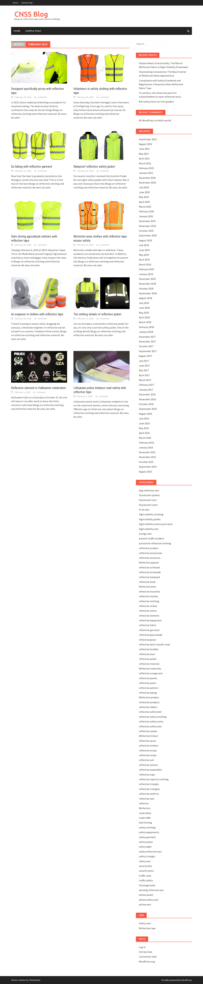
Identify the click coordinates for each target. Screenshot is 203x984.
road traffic (145, 817)
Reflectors (145, 808)
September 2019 (148, 235)
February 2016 (146, 442)
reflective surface (148, 764)
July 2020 (144, 187)
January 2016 (146, 447)
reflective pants (147, 683)
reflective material (149, 663)
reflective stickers (148, 745)
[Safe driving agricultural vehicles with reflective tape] (39, 215)
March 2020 (145, 206)
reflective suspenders (150, 769)
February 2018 (146, 327)
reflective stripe (147, 755)
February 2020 (146, 211)
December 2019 (147, 221)
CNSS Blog (31, 14)
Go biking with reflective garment (31, 166)
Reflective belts (147, 586)
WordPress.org (147, 961)
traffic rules (145, 875)
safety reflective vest (150, 851)
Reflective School (148, 735)
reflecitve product (148, 548)
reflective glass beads (150, 634)
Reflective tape (147, 928)
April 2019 (144, 259)
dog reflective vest (149, 490)
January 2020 (146, 216)
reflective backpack (149, 577)
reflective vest (146, 798)
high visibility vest (149, 529)
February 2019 (146, 269)
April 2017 (144, 375)
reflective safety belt (150, 711)
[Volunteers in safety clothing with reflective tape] (101, 67)
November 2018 (147, 283)
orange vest (145, 533)
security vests (146, 870)
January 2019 (146, 274)
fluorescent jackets (149, 495)
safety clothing (147, 827)
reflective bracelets (149, 591)
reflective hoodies (148, 649)
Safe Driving (145, 822)
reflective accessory (149, 557)
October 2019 (146, 230)
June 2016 (144, 423)
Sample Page (27, 3)
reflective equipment (150, 620)
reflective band (147, 581)
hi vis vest (144, 509)
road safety (145, 813)
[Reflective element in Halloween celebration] (39, 366)
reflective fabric (147, 625)
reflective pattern (148, 687)
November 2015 (147, 457)
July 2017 (144, 360)
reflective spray (147, 740)
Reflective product (149, 697)
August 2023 (145, 144)
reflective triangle (149, 784)
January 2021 (146, 172)
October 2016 (146, 404)
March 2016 (145, 437)
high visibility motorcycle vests (156, 524)
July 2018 (144, 303)
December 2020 (147, 177)
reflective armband (149, 567)
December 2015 (147, 452)
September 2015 (148, 466)
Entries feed (145, 951)
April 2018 (144, 317)
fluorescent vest (148, 500)
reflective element (149, 615)
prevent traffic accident (151, 538)
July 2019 (144, 245)
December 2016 (147, 394)
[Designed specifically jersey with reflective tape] (39, 67)
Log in (142, 947)
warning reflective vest (151, 890)
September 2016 (148, 408)
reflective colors (148, 610)
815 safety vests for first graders (156, 101)
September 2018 (148, 293)
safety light (145, 846)
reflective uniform (149, 793)
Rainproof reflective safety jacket (94, 166)
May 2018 (144, 312)
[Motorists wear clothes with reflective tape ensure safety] (101, 215)
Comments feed (147, 956)
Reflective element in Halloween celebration (38, 388)
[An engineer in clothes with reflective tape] (39, 292)
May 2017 (144, 370)
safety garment (147, 837)
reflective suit (146, 760)
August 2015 (145, 471)
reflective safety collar (151, 721)
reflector (144, 803)
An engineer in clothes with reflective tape (37, 314)
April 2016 (144, 432)
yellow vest (145, 904)
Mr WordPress (146, 120)
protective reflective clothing (155, 543)
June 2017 (144, 365)
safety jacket (146, 841)
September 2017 (148, 351)
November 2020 (147, 182)
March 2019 (145, 264)
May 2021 (144, 153)
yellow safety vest (148, 899)
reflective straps (148, 750)
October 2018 (146, 288)
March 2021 (145, 163)
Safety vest (145, 923)
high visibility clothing (151, 514)
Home (15, 3)
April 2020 (144, 201)
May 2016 (144, 428)
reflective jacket (148, 658)
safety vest (145, 861)
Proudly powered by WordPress (176, 980)
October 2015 (146, 461)
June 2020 (144, 192)
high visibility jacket (150, 519)
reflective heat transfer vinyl (154, 644)
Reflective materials (150, 668)
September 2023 (148, 139)
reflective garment (149, 630)
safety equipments (149, 832)
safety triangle (147, 856)
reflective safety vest (150, 726)
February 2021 (146, 168)
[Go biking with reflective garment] (39, 145)
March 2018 (145, 322)
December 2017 (147, 336)
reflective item (147, 654)
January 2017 (146, 389)
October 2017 (146, 346)
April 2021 (144, 158)
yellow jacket (146, 894)
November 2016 (147, 399)
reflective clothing (149, 601)
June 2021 (144, 148)
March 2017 (145, 380)
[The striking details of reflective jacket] (101, 292)
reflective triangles (149, 789)
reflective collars (148, 606)
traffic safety (146, 880)
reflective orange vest (151, 673)
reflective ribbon (148, 707)
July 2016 (144, 418)
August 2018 (145, 298)
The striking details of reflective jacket (97, 314)
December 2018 (147, 278)
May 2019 (144, 254)
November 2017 (147, 341)
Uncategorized (147, 885)
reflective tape (147, 774)
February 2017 (146, 384)
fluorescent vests (148, 504)
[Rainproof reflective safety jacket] (101, 145)
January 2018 (146, 331)
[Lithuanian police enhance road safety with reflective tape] (101, 366)
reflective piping (148, 692)
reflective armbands (150, 572)
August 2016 (145, 413)
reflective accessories (150, 553)
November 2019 (147, 226)
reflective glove (147, 639)
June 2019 (144, 250)
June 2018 (144, 307)
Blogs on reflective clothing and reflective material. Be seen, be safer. (39, 113)
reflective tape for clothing (154, 779)
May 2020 (144, 197)
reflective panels (148, 678)
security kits (145, 866)
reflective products (149, 702)
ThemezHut (34, 980)
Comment (42, 97)
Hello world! (164, 120)
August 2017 (145, 355)
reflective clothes (148, 596)
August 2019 (145, 240)
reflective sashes (148, 731)
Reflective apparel (149, 562)
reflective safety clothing (153, 716)
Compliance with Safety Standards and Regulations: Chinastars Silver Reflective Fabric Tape (161, 84)
